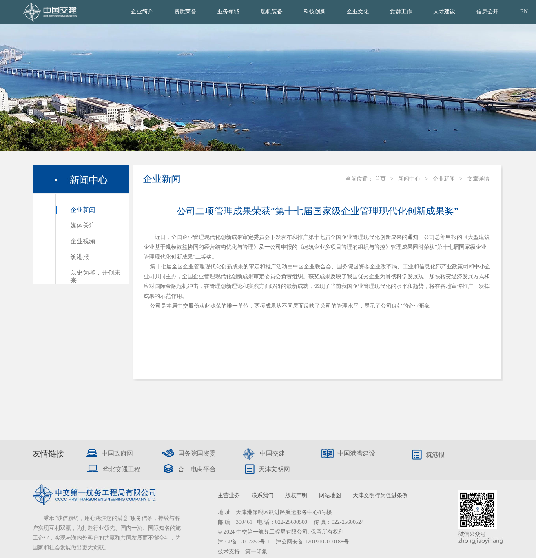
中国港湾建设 (356, 453)
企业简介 (142, 12)
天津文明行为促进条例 (380, 495)
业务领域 (228, 12)
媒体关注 (82, 225)
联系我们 (262, 495)
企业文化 (358, 12)
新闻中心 (409, 179)
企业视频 (82, 241)
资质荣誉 (185, 12)
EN (524, 12)
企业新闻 (82, 209)
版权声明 (296, 495)
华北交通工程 (121, 469)
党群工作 (401, 12)
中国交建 (272, 453)
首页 (380, 179)
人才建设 (444, 12)
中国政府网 (117, 453)
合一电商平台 (197, 469)
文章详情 (478, 179)
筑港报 (79, 256)
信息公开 (487, 12)
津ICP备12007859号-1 (244, 542)
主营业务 (229, 495)
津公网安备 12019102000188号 (312, 542)
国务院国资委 (197, 453)
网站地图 (330, 495)
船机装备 (272, 12)
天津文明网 (274, 469)
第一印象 (256, 551)
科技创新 (315, 12)
